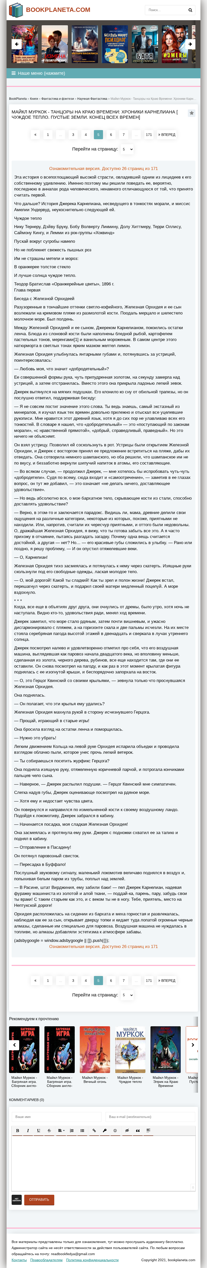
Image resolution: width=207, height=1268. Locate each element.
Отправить (39, 1200)
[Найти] (190, 10)
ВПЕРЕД (167, 135)
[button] (17, 1130)
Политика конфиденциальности (92, 1260)
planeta (58, 9)
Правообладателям (46, 1260)
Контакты (19, 1260)
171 (149, 135)
